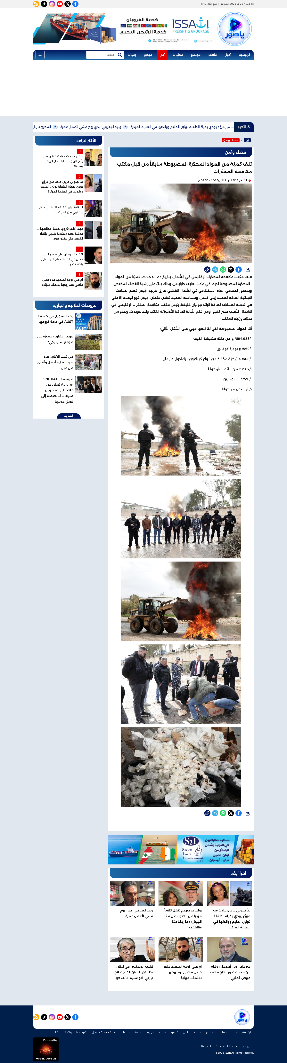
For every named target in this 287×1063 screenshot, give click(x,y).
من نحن (246, 1046)
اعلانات (212, 55)
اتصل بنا (206, 1046)
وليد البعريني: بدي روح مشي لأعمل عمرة (136, 127)
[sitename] (242, 1017)
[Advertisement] (143, 89)
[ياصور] (234, 22)
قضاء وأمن (230, 140)
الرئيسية (244, 55)
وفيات (132, 55)
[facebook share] (238, 269)
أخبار (228, 55)
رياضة (68, 1032)
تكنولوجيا (81, 1032)
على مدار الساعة (144, 1032)
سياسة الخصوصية (226, 1046)
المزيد (68, 416)
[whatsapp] (207, 269)
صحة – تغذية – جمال (104, 1032)
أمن (162, 55)
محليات (178, 55)
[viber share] (215, 269)
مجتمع (196, 55)
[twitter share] (231, 269)
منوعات (125, 1032)
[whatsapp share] (223, 269)
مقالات (56, 1032)
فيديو (148, 55)
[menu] (40, 55)
